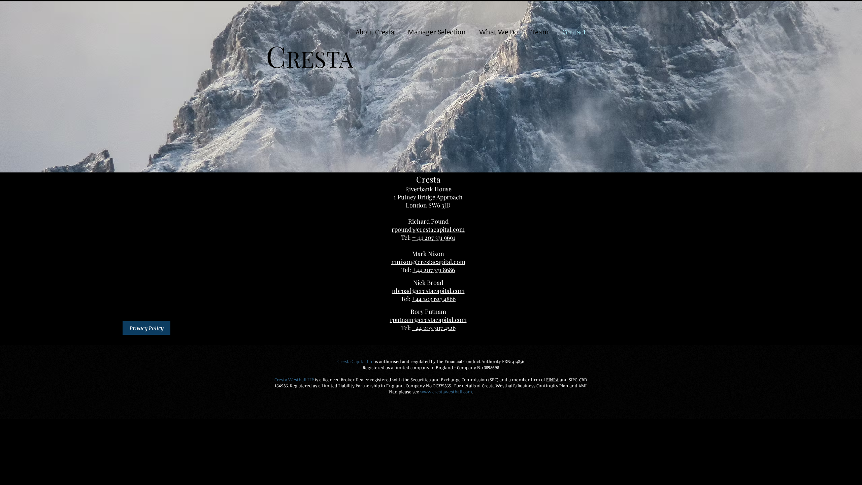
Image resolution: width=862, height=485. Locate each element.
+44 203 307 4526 (434, 328)
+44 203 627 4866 (434, 299)
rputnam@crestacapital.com (428, 320)
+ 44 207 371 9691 (433, 237)
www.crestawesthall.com (446, 392)
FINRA (552, 380)
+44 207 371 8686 (433, 270)
